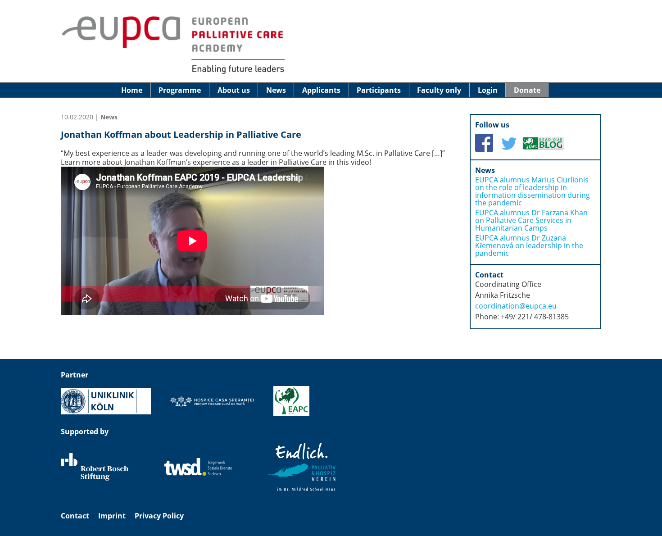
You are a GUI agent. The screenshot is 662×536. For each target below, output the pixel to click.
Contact (75, 516)
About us (234, 90)
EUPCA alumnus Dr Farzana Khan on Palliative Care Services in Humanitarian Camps (531, 220)
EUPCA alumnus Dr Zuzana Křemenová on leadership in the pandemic (529, 245)
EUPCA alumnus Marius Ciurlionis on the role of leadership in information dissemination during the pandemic (532, 191)
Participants (379, 90)
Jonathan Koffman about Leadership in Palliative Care (181, 134)
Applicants (321, 90)
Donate (527, 90)
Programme (180, 90)
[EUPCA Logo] (173, 73)
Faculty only (439, 90)
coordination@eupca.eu (516, 306)
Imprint (112, 516)
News (276, 90)
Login (488, 90)
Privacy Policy (159, 516)
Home (131, 90)
